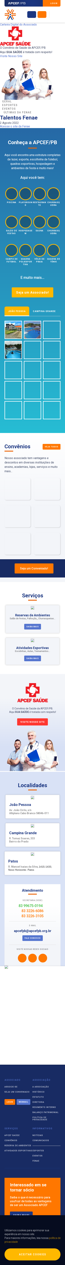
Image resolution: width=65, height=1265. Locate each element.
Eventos (37, 1156)
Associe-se (11, 1087)
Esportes (38, 1151)
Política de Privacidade (39, 1118)
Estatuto (38, 1097)
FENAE (35, 1161)
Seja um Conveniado (17, 1092)
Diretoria (38, 1102)
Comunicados (40, 1140)
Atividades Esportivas (18, 1151)
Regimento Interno (44, 1107)
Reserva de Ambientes (18, 1145)
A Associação (40, 1087)
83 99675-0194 (31, 906)
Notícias (37, 1135)
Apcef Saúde (12, 1135)
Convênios (11, 1140)
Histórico (38, 1092)
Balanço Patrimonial (45, 1112)
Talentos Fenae (19, 117)
